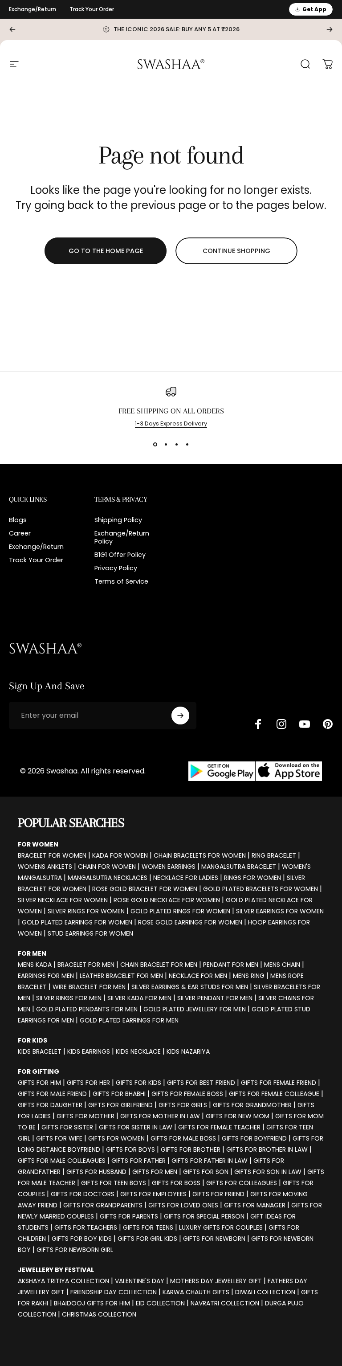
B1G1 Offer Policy (120, 555)
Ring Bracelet (274, 855)
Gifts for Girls (183, 1104)
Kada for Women (120, 855)
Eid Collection (160, 1303)
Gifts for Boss (176, 1182)
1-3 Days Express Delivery (171, 423)
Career (20, 533)
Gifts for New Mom (237, 1116)
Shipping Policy (118, 520)
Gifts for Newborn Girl (75, 1249)
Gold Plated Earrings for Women (77, 922)
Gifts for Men (154, 1171)
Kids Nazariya (188, 1051)
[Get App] (255, 771)
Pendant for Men (230, 964)
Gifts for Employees (153, 1194)
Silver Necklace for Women (63, 900)
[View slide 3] (176, 444)
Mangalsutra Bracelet (238, 866)
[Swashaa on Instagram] (281, 724)
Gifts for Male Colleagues (62, 1160)
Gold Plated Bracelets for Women (260, 888)
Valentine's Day (139, 1280)
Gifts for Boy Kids (82, 1238)
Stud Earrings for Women (90, 933)
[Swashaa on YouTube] (304, 724)
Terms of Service (121, 581)
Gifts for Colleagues (241, 1182)
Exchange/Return (32, 9)
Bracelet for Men (85, 964)
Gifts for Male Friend (52, 1093)
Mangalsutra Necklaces (107, 877)
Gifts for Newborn (214, 1238)
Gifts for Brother (190, 1149)
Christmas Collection (99, 1314)
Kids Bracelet (39, 1051)
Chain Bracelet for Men (158, 964)
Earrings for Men (46, 975)
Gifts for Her (88, 1082)
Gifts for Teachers (85, 1227)
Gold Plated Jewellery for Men (194, 1009)
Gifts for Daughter (50, 1104)
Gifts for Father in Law (209, 1160)
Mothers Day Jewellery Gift (216, 1280)
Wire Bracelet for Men (89, 986)
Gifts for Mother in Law (160, 1116)
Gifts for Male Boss (183, 1138)
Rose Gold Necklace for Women (167, 900)
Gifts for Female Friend (278, 1082)
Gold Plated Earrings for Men (129, 1020)
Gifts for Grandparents (102, 1205)
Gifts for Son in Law (267, 1171)
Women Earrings (168, 866)
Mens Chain (282, 964)
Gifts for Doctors (82, 1194)
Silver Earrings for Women (280, 911)
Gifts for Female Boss (187, 1093)
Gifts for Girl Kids (147, 1238)
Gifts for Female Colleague (274, 1093)
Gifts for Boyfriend (254, 1138)
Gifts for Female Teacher (219, 1127)
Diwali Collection (265, 1292)
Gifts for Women (116, 1138)
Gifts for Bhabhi (119, 1093)
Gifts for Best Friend (201, 1082)
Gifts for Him (39, 1082)
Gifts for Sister (67, 1127)
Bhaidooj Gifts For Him (92, 1303)
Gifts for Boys (130, 1149)
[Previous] (12, 29)
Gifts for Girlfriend (120, 1104)
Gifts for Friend (218, 1194)
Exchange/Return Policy (121, 537)
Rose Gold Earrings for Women (190, 922)
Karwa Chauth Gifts (196, 1292)
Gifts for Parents (129, 1216)
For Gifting (38, 1071)
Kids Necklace (138, 1051)
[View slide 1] (155, 444)
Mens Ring (249, 975)
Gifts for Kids (138, 1082)
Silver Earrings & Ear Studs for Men (189, 986)
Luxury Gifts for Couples (221, 1227)
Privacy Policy (115, 568)
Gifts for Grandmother (252, 1104)
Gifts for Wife (59, 1138)
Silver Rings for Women (86, 911)
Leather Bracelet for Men (121, 975)
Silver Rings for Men (69, 998)
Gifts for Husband (96, 1171)
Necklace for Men (198, 975)
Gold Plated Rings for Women (180, 911)
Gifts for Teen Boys (113, 1182)
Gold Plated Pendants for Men (87, 1009)
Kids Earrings (88, 1051)
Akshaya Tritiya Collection (63, 1280)
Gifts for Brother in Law (267, 1149)
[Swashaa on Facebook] (258, 724)
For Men (32, 953)
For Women (38, 844)
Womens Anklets (45, 866)
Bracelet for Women (52, 855)
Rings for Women (252, 877)
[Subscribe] (180, 715)
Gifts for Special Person (204, 1216)
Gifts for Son (205, 1171)
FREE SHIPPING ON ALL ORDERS (171, 410)
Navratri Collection (225, 1303)
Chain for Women (107, 866)
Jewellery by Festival (56, 1269)
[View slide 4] (187, 444)
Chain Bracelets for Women (200, 855)
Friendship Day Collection (113, 1292)
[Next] (329, 29)
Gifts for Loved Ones (183, 1205)
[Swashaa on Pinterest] (327, 724)
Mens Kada (35, 964)
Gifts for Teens (148, 1227)
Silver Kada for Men (139, 998)
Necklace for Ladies (185, 877)
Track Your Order (91, 9)
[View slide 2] (165, 444)
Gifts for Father (138, 1160)
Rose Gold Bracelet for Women (144, 888)
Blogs (18, 520)
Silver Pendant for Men (214, 998)
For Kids (32, 1040)
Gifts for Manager (254, 1205)
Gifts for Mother (85, 1116)
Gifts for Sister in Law (135, 1127)
